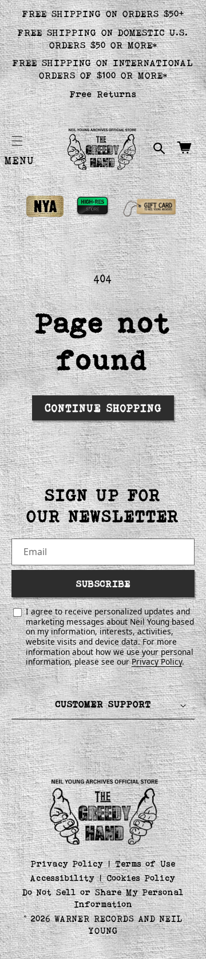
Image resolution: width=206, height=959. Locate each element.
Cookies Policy (141, 878)
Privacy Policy (157, 661)
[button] (17, 140)
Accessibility (62, 878)
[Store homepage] (103, 810)
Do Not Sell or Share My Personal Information (103, 898)
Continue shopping (103, 408)
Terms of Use (146, 863)
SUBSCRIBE (103, 583)
